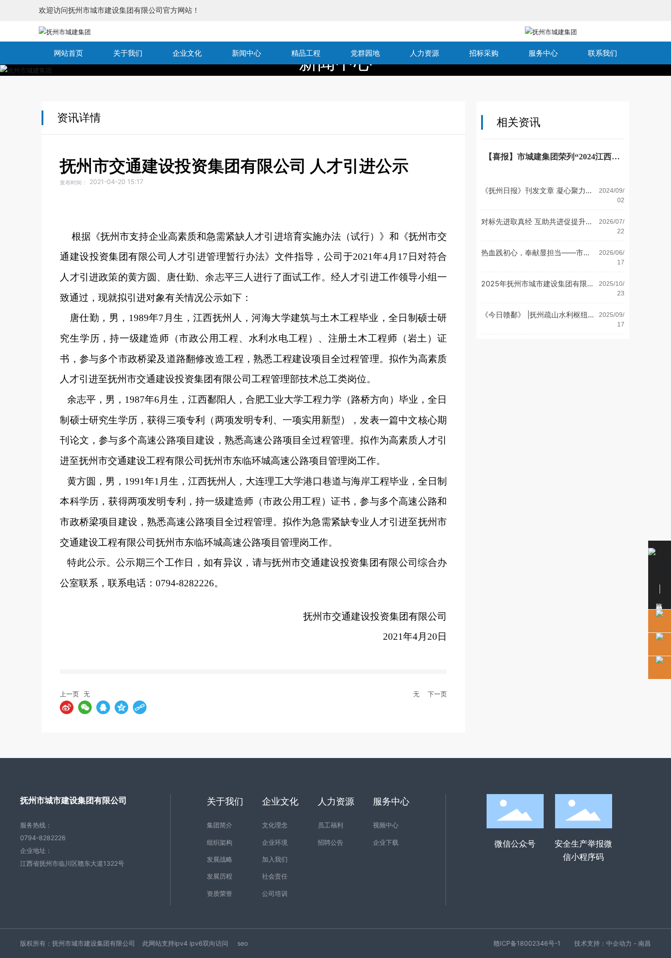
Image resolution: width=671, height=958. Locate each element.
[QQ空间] (121, 707)
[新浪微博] (66, 707)
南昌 (644, 943)
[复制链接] (140, 707)
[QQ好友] (103, 707)
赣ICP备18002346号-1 (527, 943)
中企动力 (619, 943)
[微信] (85, 707)
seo (242, 943)
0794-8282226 (43, 838)
